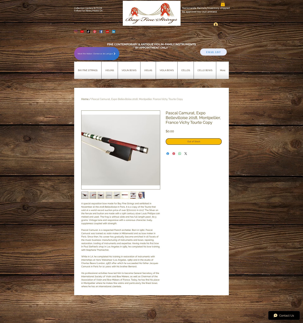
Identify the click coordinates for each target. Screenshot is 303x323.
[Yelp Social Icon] (107, 31)
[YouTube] (82, 31)
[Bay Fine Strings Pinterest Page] (94, 31)
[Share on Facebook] (168, 154)
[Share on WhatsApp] (180, 154)
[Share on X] (186, 154)
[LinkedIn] (113, 31)
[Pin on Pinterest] (174, 154)
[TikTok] (88, 31)
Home (85, 99)
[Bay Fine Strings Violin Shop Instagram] (75, 31)
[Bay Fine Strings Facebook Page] (101, 31)
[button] (223, 3)
